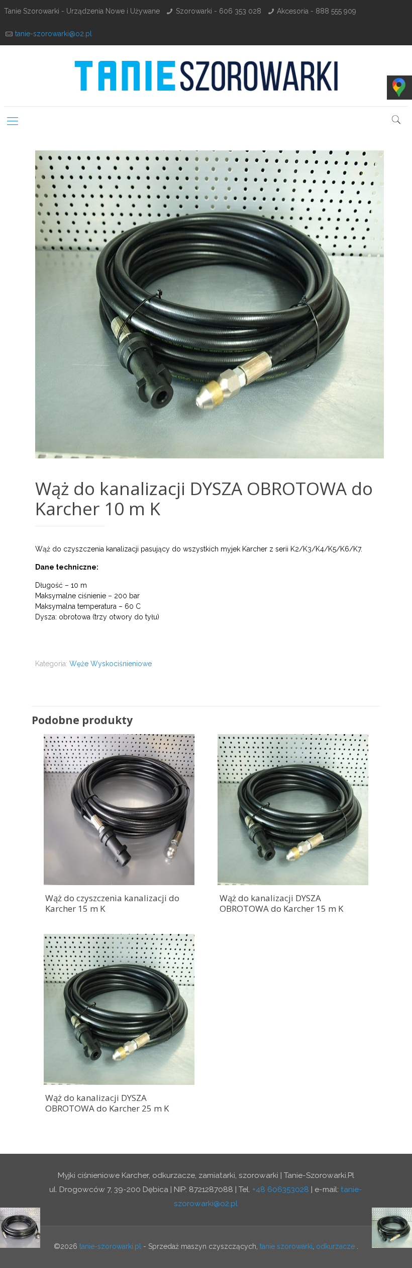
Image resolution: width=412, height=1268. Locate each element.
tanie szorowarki (286, 1246)
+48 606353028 (280, 1189)
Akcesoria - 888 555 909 (316, 11)
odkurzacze (335, 1246)
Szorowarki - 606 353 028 (218, 11)
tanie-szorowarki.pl (110, 1246)
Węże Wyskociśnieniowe (110, 664)
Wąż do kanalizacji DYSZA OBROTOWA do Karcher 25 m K (107, 1103)
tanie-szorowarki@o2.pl (53, 34)
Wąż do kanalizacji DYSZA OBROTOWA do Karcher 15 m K (281, 903)
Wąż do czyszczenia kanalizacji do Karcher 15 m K (112, 903)
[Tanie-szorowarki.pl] (206, 75)
